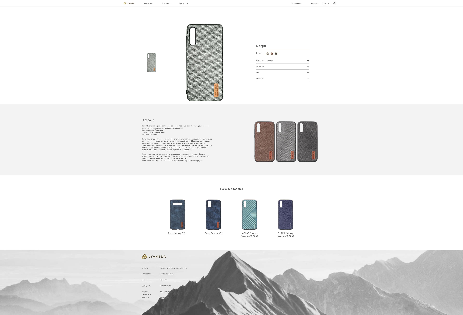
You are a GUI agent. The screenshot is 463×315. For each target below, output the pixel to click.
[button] (326, 3)
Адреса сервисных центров (146, 294)
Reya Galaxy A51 (213, 233)
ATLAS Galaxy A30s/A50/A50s (249, 234)
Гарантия (163, 280)
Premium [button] (165, 3)
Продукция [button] (147, 3)
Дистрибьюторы (167, 274)
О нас (144, 280)
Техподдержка (166, 297)
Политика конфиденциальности (173, 268)
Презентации (165, 285)
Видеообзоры (166, 291)
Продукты (146, 274)
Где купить (183, 3)
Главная (145, 268)
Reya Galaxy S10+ (177, 233)
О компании (297, 3)
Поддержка (314, 3)
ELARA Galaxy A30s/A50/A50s (285, 234)
